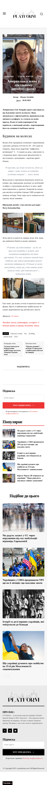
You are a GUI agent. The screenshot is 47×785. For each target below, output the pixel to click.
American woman (16, 333)
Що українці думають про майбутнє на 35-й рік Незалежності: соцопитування (29, 466)
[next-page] (8, 676)
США (40, 77)
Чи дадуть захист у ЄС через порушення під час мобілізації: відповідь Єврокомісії (30, 433)
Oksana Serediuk (27, 97)
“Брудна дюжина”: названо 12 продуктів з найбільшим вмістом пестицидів (34, 349)
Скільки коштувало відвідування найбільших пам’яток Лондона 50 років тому (12, 350)
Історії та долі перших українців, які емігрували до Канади (29, 455)
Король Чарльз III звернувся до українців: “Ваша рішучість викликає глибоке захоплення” (30, 478)
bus (25, 333)
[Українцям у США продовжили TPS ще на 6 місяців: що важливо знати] (9, 444)
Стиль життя (25, 77)
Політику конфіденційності (33, 758)
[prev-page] (4, 676)
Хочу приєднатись (22, 752)
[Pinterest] (26, 376)
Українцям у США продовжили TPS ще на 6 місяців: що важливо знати (30, 444)
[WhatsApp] (32, 376)
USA (16, 337)
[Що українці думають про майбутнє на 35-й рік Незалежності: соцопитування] (9, 467)
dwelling (32, 333)
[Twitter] (20, 376)
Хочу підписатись (22, 405)
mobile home (8, 337)
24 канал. (15, 316)
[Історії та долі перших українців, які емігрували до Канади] (9, 455)
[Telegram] (15, 731)
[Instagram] (10, 731)
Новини (9, 77)
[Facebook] (14, 376)
